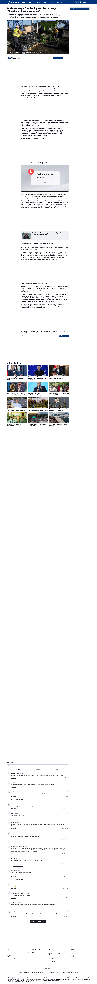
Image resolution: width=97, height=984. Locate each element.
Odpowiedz (13, 777)
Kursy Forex (72, 955)
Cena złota (72, 949)
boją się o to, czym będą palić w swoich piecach (43, 95)
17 (64, 897)
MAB (11, 57)
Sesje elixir (71, 953)
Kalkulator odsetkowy (32, 953)
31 (63, 828)
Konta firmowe (51, 963)
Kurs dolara (9, 955)
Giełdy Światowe (73, 958)
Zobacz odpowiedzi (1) (18, 799)
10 (67, 777)
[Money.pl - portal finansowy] (16, 2)
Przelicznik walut (10, 956)
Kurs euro (8, 952)
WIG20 (71, 952)
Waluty (29, 2)
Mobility (45, 2)
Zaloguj (84, 2)
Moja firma (37, 2)
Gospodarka (59, 2)
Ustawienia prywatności (72, 972)
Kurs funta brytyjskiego (11, 958)
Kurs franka (9, 953)
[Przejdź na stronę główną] (8, 3)
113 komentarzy (58, 58)
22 (64, 853)
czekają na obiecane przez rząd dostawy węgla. (43, 88)
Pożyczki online (51, 958)
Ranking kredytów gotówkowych (54, 953)
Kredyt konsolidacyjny (53, 950)
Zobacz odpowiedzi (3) (18, 865)
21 (63, 777)
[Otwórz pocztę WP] (76, 2)
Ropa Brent (72, 956)
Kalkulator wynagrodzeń (32, 952)
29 (67, 787)
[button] (79, 2)
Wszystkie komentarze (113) (37, 921)
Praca (51, 2)
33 (64, 876)
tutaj (43, 333)
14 (64, 808)
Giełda (23, 2)
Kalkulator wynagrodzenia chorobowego (35, 949)
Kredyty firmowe (52, 961)
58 (67, 839)
